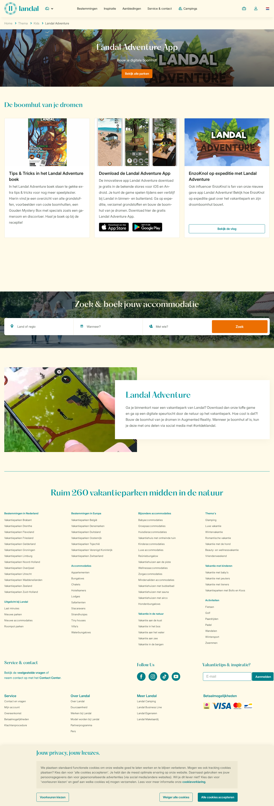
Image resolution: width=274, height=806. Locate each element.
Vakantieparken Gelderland (20, 544)
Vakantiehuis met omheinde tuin (157, 538)
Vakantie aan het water (151, 632)
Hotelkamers (78, 590)
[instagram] (153, 679)
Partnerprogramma (81, 725)
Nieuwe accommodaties (18, 620)
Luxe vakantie (213, 526)
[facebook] (141, 679)
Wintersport (212, 636)
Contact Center (50, 678)
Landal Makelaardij (148, 719)
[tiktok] (165, 679)
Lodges (75, 596)
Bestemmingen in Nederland (21, 513)
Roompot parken (14, 626)
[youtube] (176, 679)
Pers (73, 731)
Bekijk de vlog (226, 228)
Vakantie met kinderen (218, 565)
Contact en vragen (15, 701)
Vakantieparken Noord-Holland (22, 562)
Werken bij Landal (81, 713)
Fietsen (209, 606)
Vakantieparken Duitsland (86, 532)
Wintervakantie (214, 532)
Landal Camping (146, 701)
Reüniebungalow (148, 556)
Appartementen (80, 572)
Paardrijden (211, 618)
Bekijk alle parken (137, 73)
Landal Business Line (149, 707)
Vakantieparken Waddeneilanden (23, 579)
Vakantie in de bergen (151, 644)
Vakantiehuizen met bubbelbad (156, 585)
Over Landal (78, 701)
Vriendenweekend (216, 556)
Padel (208, 624)
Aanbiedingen (131, 8)
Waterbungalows (81, 632)
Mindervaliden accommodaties (156, 579)
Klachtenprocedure (15, 725)
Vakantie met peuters (217, 578)
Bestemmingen (87, 8)
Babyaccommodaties (150, 520)
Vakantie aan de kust (150, 620)
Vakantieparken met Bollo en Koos (225, 590)
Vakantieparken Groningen (19, 550)
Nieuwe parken (13, 614)
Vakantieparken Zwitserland (87, 556)
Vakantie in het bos (149, 626)
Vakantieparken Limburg (18, 556)
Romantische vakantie (218, 538)
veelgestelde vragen (31, 672)
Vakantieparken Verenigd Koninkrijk (91, 550)
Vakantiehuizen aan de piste (154, 562)
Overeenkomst (12, 713)
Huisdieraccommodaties (152, 532)
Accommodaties (81, 565)
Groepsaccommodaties (151, 526)
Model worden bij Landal (85, 719)
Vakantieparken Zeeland (18, 585)
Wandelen (211, 630)
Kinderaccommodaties (151, 544)
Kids (36, 23)
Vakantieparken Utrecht (18, 574)
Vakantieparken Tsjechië (85, 544)
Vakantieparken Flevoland (19, 532)
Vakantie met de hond (218, 544)
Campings (190, 8)
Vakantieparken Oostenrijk (86, 538)
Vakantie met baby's (216, 572)
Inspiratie (110, 8)
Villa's (74, 626)
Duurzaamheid (79, 707)
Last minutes (11, 608)
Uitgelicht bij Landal (16, 601)
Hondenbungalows (149, 603)
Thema (23, 23)
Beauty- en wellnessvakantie (222, 550)
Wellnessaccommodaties (153, 568)
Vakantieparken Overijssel (19, 568)
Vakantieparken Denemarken (87, 526)
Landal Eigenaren (147, 713)
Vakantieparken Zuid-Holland (21, 591)
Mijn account (12, 707)
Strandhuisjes (79, 614)
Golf (207, 612)
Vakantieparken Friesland (18, 538)
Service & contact (159, 8)
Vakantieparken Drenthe (18, 526)
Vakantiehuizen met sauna (153, 591)
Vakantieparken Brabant (18, 520)
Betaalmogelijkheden (16, 719)
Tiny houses (78, 620)
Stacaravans (78, 608)
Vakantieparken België (84, 520)
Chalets (75, 584)
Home (8, 23)
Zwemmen (211, 642)
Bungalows (77, 578)
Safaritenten (78, 602)
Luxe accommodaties (150, 550)
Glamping (210, 520)
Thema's (210, 513)
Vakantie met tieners (217, 584)
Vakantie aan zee (148, 638)
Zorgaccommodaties (150, 574)
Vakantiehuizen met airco (153, 597)
